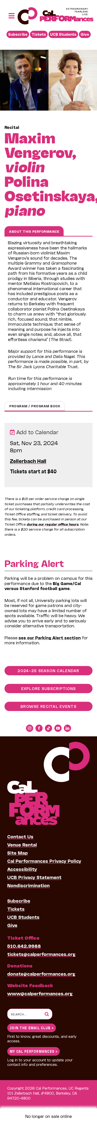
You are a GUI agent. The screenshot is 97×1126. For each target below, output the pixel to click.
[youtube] (58, 728)
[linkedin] (67, 728)
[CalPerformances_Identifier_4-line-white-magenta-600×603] (48, 744)
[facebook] (39, 728)
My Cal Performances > (33, 1051)
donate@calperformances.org (41, 973)
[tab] (34, 231)
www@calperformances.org (40, 993)
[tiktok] (48, 728)
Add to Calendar (36, 432)
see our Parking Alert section (49, 637)
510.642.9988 (24, 945)
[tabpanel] (48, 319)
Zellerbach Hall (28, 461)
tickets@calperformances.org (41, 954)
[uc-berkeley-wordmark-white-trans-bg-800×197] (67, 1107)
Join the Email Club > (31, 1027)
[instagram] (29, 728)
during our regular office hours (53, 524)
